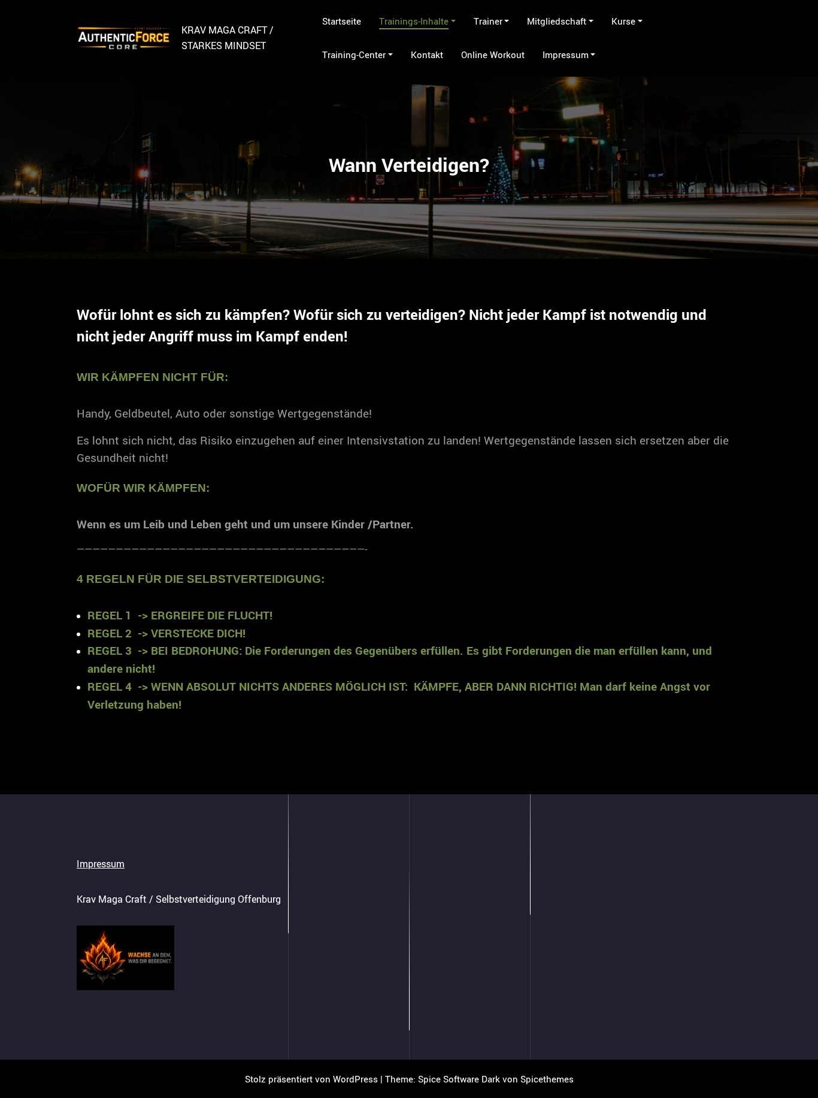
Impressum (101, 863)
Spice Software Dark (459, 1079)
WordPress (355, 1079)
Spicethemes (547, 1079)
